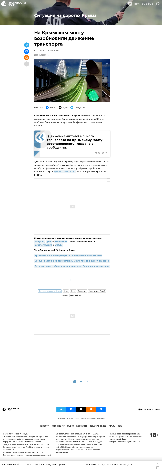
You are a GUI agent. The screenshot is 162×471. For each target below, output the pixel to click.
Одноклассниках (43, 245)
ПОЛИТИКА (62, 418)
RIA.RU (112, 426)
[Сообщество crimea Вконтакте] (71, 409)
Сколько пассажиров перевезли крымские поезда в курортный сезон (72, 261)
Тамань (64, 295)
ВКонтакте (61, 241)
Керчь (73, 291)
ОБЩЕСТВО (74, 418)
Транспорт (82, 291)
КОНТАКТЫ (81, 426)
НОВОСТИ (44, 426)
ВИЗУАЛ (101, 418)
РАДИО (70, 426)
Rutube (58, 245)
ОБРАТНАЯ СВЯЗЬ (97, 426)
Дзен (48, 241)
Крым (66, 291)
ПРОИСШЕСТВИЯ (88, 418)
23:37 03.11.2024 (40, 55)
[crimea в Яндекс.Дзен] (81, 409)
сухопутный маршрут (64, 171)
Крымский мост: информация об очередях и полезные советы (68, 255)
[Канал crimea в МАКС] (101, 409)
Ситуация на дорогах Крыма (50, 291)
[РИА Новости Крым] (13, 4)
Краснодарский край (97, 291)
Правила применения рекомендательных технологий (27, 455)
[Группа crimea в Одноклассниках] (91, 409)
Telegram (39, 241)
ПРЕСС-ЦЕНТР (58, 426)
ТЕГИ (120, 426)
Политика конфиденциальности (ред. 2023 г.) (23, 452)
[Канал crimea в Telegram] (61, 409)
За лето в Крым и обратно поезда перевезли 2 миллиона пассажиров (72, 266)
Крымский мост (76, 295)
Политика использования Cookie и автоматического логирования (26, 448)
